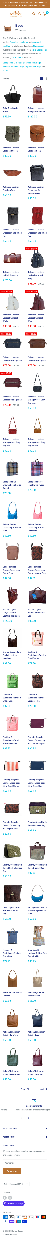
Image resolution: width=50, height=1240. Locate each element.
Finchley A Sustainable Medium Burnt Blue (12, 953)
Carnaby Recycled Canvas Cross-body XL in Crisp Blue (36, 782)
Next (42, 1089)
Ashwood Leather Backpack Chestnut (37, 110)
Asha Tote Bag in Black (10, 110)
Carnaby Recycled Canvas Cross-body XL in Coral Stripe (11, 782)
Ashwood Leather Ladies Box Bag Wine (12, 398)
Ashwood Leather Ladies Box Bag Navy (12, 359)
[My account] (39, 13)
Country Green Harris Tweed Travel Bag (37, 866)
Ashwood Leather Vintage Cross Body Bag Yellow (36, 442)
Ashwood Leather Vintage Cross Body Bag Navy (36, 399)
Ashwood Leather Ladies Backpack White (11, 317)
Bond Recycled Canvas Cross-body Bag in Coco (11, 569)
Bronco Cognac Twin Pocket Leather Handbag (12, 655)
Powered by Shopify (10, 1234)
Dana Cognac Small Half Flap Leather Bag (11, 910)
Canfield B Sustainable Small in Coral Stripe (37, 655)
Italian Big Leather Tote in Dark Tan (11, 1033)
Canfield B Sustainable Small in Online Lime (12, 697)
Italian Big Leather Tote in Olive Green (11, 1072)
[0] (45, 14)
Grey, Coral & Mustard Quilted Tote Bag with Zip (37, 953)
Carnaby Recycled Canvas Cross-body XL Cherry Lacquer (36, 740)
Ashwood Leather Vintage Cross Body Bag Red (11, 442)
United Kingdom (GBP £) (13, 1184)
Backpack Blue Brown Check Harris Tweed (12, 484)
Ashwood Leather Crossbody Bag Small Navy (12, 232)
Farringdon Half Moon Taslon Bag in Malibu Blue (37, 910)
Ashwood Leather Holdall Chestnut (11, 273)
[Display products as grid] (41, 78)
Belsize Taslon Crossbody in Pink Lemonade (36, 527)
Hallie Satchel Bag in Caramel (12, 994)
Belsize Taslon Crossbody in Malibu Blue (12, 527)
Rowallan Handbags (19, 42)
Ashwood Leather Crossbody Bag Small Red (37, 232)
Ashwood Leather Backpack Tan (36, 149)
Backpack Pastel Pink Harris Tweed (36, 483)
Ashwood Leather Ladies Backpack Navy (36, 275)
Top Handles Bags (33, 66)
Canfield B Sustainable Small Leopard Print (36, 697)
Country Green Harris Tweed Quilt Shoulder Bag (12, 867)
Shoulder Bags (17, 66)
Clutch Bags (19, 62)
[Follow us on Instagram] (10, 1198)
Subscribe (12, 1171)
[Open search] (33, 13)
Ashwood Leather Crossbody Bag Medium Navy (36, 190)
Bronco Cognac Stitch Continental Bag (36, 612)
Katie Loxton (17, 57)
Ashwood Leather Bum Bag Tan (11, 188)
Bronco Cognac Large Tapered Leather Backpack (11, 612)
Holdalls (6, 66)
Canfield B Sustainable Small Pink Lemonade (11, 740)
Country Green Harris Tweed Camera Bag (37, 823)
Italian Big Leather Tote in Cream (36, 994)
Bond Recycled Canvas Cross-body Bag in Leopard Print (37, 569)
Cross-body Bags (33, 62)
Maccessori (38, 46)
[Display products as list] (46, 78)
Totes (5, 70)
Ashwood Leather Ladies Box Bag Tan (37, 359)
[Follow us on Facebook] (5, 1198)
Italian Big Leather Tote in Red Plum (36, 1072)
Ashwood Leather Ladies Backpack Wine (36, 317)
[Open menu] (4, 14)
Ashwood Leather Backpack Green (11, 149)
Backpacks (8, 62)
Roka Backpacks (39, 49)
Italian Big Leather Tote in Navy (36, 1033)
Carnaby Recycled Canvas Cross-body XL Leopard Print (11, 825)
